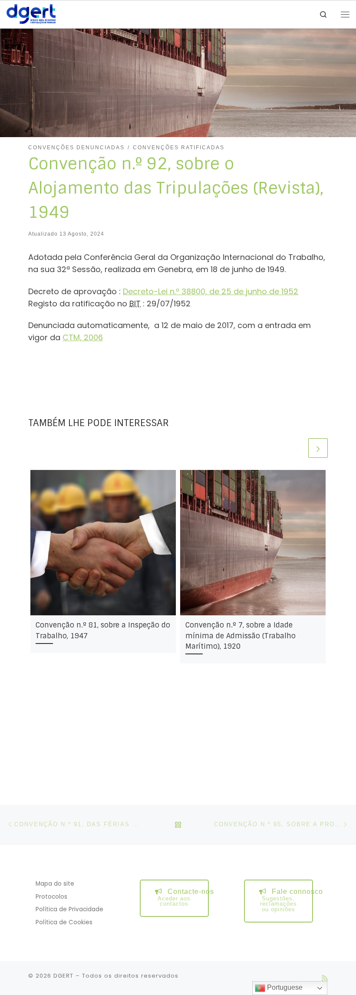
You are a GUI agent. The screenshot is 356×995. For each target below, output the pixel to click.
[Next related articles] (318, 448)
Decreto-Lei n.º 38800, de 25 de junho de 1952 (210, 291)
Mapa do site (55, 884)
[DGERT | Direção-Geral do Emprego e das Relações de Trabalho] (31, 13)
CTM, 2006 (83, 337)
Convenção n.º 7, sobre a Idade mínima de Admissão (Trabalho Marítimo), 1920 (240, 636)
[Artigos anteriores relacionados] (297, 448)
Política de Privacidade (69, 909)
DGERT (63, 976)
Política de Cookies (64, 922)
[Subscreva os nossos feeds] (325, 978)
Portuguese (284, 987)
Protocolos (51, 897)
